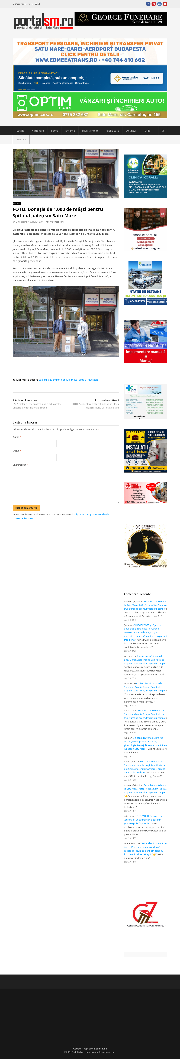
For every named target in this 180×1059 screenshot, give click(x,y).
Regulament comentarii (95, 1048)
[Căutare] (163, 130)
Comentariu (20, 464)
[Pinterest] (154, 4)
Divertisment (90, 130)
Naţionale (38, 130)
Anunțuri (131, 130)
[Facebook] (148, 4)
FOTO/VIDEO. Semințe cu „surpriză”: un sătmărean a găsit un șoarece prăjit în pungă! (143, 819)
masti (74, 379)
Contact (77, 1048)
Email (17, 450)
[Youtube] (165, 4)
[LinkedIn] (159, 4)
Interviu (21, 139)
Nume (17, 437)
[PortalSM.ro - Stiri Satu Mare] (44, 28)
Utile (147, 130)
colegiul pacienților (49, 379)
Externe (70, 130)
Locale (20, 130)
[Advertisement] (77, 539)
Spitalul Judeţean (88, 379)
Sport (54, 130)
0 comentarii (57, 221)
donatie (65, 379)
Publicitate (112, 130)
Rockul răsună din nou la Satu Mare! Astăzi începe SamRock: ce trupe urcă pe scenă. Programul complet (145, 605)
